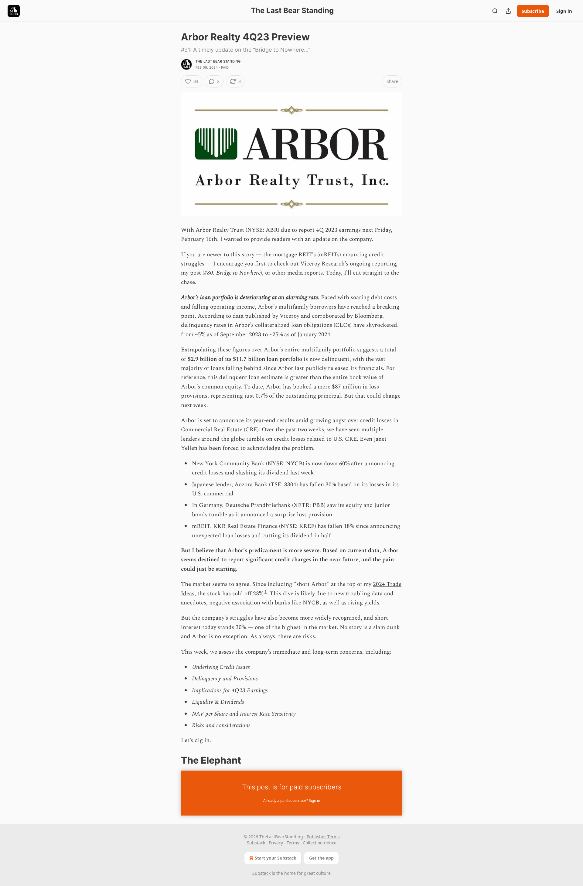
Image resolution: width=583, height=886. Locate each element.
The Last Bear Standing (218, 61)
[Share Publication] (508, 11)
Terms (293, 843)
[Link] (172, 760)
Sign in (564, 11)
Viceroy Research (322, 263)
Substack (261, 873)
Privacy (276, 843)
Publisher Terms (323, 837)
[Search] (495, 11)
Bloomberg (368, 316)
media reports (305, 273)
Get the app (321, 858)
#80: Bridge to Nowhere (232, 273)
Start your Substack (275, 858)
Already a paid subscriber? (291, 800)
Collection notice (319, 843)
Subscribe (533, 11)
